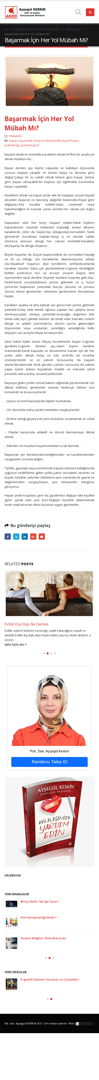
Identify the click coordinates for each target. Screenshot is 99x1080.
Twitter (16, 536)
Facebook (8, 536)
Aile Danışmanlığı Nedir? (38, 917)
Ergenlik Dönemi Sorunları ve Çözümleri (49, 979)
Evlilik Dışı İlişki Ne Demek (27, 624)
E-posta (42, 536)
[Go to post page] (49, 593)
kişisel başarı (70, 140)
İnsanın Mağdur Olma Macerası (43, 938)
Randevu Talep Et (49, 761)
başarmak (25, 140)
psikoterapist (30, 145)
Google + (33, 536)
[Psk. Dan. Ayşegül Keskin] (49, 707)
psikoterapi (12, 145)
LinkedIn (25, 536)
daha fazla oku (15, 644)
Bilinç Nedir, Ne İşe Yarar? (39, 901)
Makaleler (15, 136)
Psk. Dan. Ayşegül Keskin (49, 751)
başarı (13, 140)
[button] (78, 12)
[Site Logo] (25, 12)
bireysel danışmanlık (47, 140)
